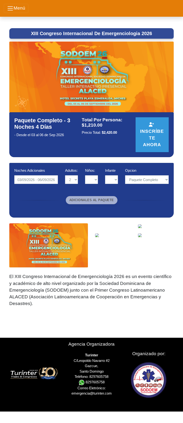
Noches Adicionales (29, 170)
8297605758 (95, 382)
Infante (110, 170)
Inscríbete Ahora (152, 138)
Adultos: (71, 170)
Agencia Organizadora (91, 344)
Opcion (130, 170)
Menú (19, 8)
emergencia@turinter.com (91, 393)
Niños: (90, 170)
